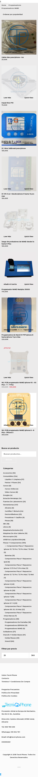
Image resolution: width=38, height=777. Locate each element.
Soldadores (7, 632)
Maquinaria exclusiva (11, 530)
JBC (4, 524)
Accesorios (7, 473)
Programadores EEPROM (14, 625)
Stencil (7, 641)
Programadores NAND (13, 628)
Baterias (8, 555)
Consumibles (8, 476)
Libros (5, 527)
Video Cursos (10, 492)
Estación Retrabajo (10, 498)
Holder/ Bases (10, 638)
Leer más (7, 98)
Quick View (28, 52)
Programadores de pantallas (16, 622)
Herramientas (8, 505)
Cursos (6, 486)
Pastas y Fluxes (11, 482)
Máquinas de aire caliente (13, 533)
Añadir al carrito (10, 52)
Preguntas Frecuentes (10, 689)
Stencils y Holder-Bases (12, 635)
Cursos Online (10, 489)
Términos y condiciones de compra (16, 681)
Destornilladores (11, 514)
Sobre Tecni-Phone (9, 675)
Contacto (5, 678)
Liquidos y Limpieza (13, 479)
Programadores (9, 619)
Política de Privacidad (10, 693)
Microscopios (8, 536)
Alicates (8, 508)
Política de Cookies (9, 696)
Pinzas (7, 520)
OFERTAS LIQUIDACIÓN (12, 540)
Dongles (6, 495)
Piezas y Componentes (12, 543)
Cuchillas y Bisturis (12, 511)
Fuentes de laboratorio (12, 501)
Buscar (9, 459)
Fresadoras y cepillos (13, 517)
